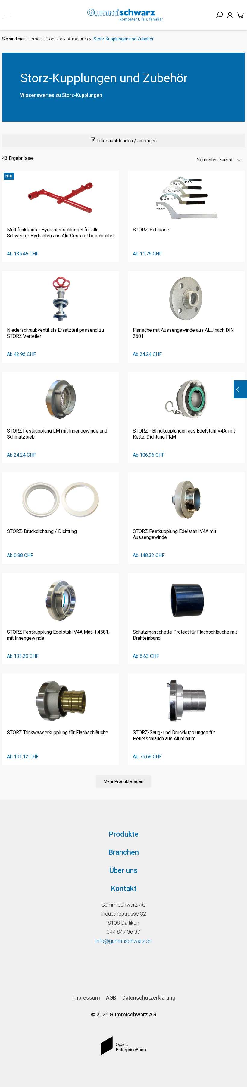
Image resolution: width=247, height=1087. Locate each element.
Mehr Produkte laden (123, 781)
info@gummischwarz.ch (123, 941)
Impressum (86, 997)
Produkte (53, 38)
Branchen (123, 852)
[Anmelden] (229, 15)
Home (33, 38)
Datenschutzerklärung (148, 997)
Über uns (123, 870)
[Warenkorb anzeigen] (240, 15)
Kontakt (123, 888)
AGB (111, 997)
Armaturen (78, 38)
